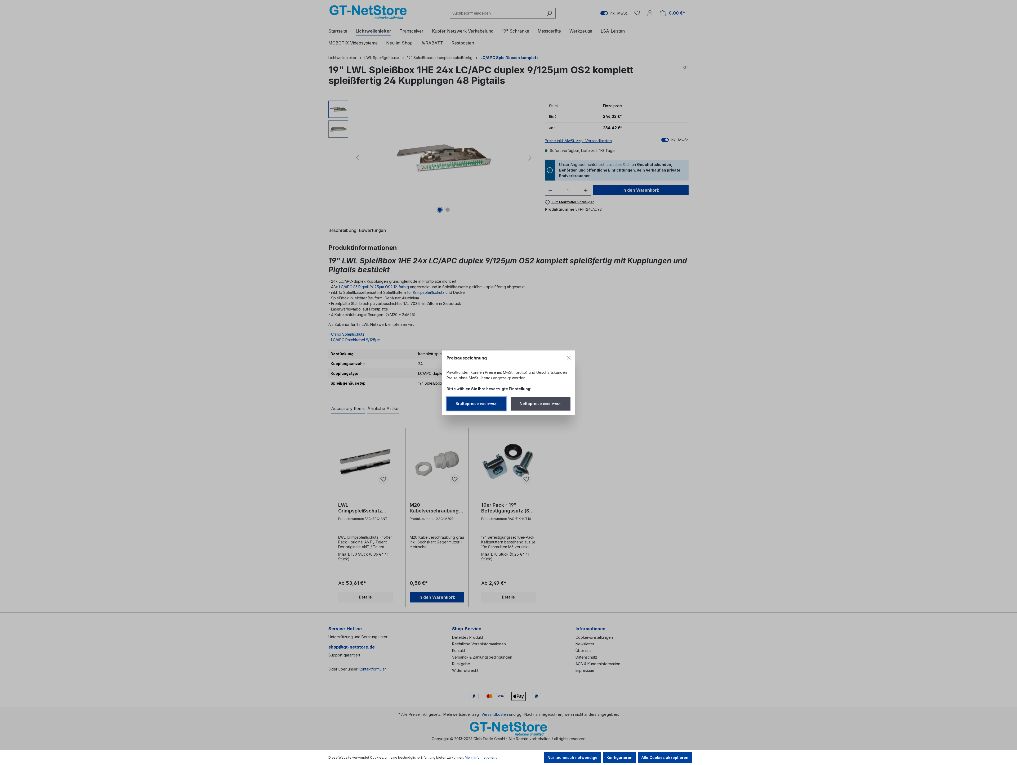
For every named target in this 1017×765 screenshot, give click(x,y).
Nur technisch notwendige (572, 757)
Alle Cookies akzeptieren (664, 757)
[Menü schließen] (569, 358)
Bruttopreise (476, 403)
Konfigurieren (619, 757)
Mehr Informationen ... (481, 757)
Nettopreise (540, 403)
